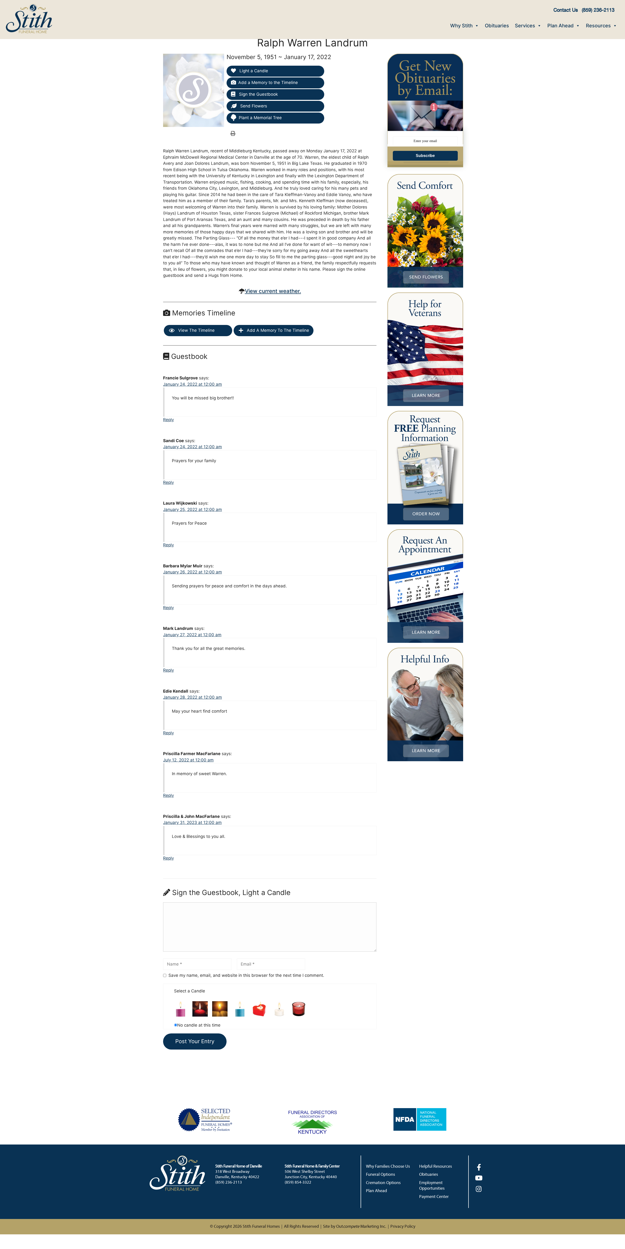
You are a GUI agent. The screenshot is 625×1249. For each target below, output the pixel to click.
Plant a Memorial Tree (260, 117)
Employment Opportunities (432, 1186)
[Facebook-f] (479, 1167)
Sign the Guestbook (258, 94)
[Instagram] (479, 1189)
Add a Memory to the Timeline (268, 82)
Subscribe (425, 156)
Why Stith (461, 26)
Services (525, 26)
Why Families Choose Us (388, 1166)
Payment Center (434, 1197)
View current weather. (273, 291)
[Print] (233, 133)
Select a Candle (189, 991)
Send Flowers (253, 106)
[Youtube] (479, 1178)
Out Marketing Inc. (361, 1226)
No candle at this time (198, 1025)
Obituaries (497, 26)
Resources (598, 26)
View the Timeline (196, 330)
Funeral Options (380, 1174)
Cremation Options (383, 1183)
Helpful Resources (435, 1166)
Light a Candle (253, 70)
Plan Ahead (560, 26)
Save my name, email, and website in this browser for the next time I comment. (246, 975)
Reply (168, 419)
